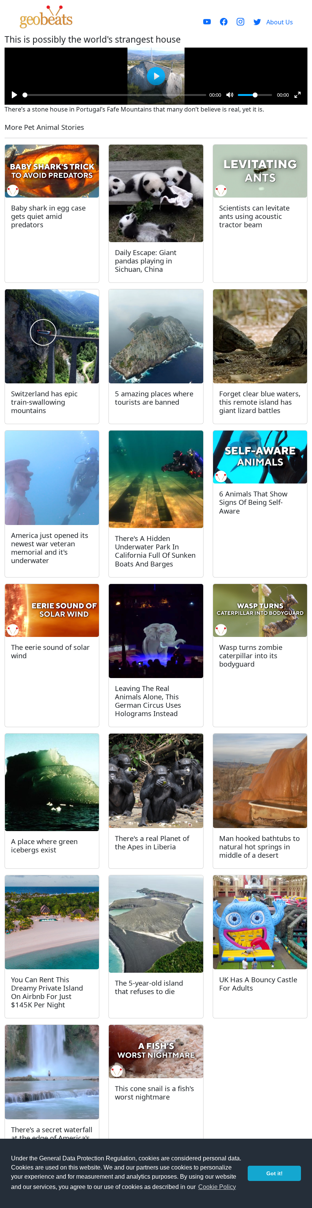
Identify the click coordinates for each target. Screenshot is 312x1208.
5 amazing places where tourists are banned (154, 398)
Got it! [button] (274, 1173)
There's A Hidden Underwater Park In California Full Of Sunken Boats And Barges (155, 550)
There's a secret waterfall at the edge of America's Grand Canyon (51, 1138)
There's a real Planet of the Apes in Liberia (152, 842)
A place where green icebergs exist (44, 845)
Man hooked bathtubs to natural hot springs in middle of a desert (259, 846)
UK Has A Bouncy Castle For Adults (258, 984)
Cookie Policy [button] (217, 1187)
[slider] (114, 95)
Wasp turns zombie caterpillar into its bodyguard (250, 655)
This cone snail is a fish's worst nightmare (154, 1092)
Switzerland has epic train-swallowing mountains (44, 402)
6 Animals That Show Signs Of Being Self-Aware (253, 502)
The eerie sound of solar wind (50, 651)
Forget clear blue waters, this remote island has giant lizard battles (260, 402)
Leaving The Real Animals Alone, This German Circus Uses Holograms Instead (148, 700)
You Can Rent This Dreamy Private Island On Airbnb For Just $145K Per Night (47, 992)
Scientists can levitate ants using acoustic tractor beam (254, 216)
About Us (279, 22)
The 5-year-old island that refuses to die (149, 987)
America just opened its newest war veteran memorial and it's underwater (49, 547)
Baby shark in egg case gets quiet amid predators (48, 216)
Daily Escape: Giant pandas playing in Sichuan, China (146, 260)
